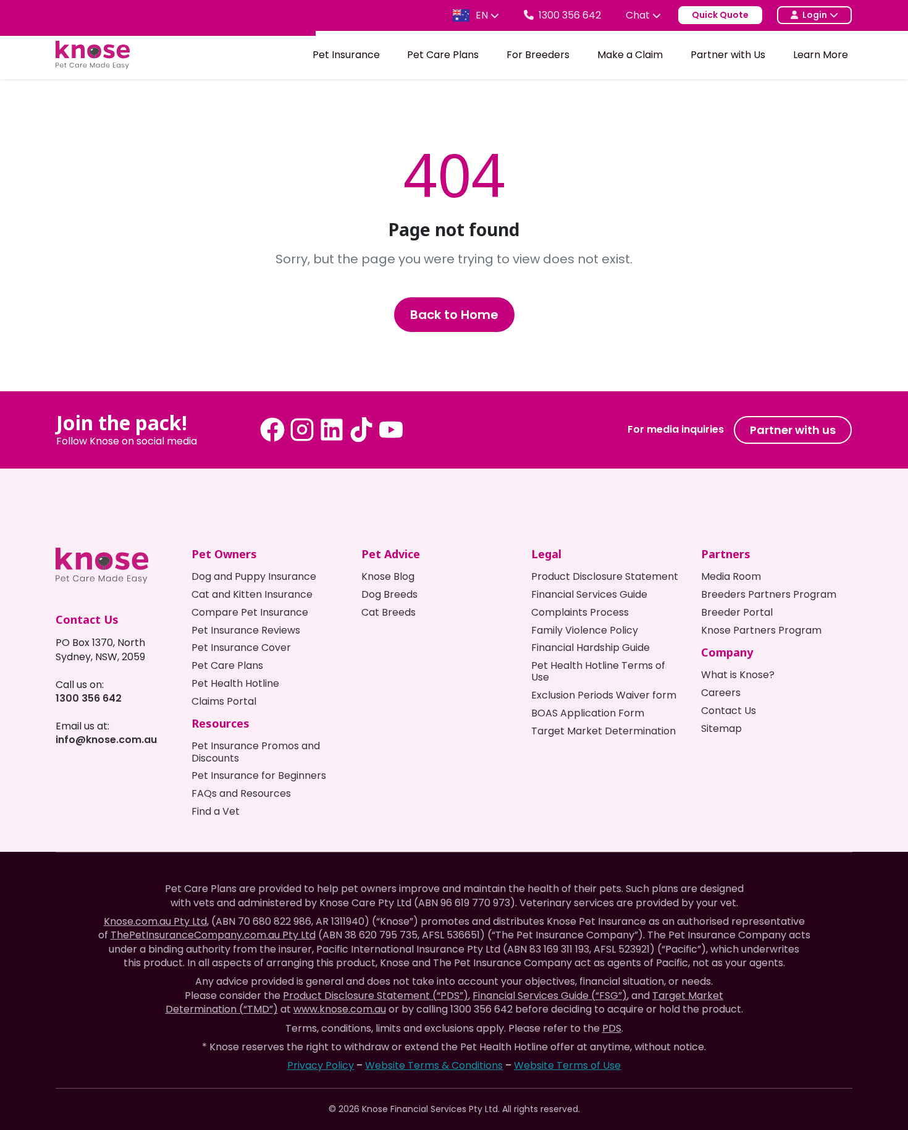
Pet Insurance (346, 55)
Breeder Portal (737, 612)
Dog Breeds (389, 594)
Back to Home (454, 314)
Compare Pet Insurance (249, 612)
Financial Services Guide (589, 594)
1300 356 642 (89, 698)
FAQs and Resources (241, 793)
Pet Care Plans (443, 55)
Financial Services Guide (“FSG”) (550, 995)
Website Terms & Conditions (434, 1065)
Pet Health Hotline (235, 683)
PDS (611, 1028)
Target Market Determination (603, 731)
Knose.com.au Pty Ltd (155, 921)
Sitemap (721, 728)
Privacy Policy (320, 1065)
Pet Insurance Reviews (245, 630)
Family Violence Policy (584, 630)
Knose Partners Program (761, 630)
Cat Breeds (388, 612)
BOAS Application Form (587, 713)
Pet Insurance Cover (241, 647)
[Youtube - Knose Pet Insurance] (391, 429)
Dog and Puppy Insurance (253, 576)
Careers (721, 693)
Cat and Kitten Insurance (252, 594)
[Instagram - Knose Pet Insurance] (302, 429)
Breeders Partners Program (768, 594)
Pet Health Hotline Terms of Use (598, 671)
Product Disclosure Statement (604, 576)
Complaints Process (580, 612)
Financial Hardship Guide (590, 647)
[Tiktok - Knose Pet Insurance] (361, 429)
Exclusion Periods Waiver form (603, 695)
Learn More (820, 55)
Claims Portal (223, 701)
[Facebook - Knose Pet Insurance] (272, 429)
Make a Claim (630, 55)
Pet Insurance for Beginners (258, 775)
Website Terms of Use (567, 1065)
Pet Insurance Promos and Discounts (255, 752)
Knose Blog (387, 576)
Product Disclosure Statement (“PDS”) (375, 995)
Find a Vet (215, 811)
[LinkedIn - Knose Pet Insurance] (331, 429)
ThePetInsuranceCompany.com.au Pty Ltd (213, 935)
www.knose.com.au (339, 1009)
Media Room (731, 576)
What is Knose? (738, 675)
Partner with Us (728, 55)
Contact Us (728, 710)
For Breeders (538, 55)
